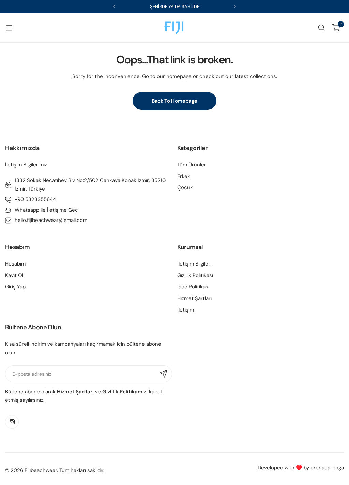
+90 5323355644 (35, 199)
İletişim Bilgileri (194, 263)
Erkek (183, 176)
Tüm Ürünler (191, 164)
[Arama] (321, 27)
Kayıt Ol (14, 275)
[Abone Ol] (163, 373)
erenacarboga (327, 467)
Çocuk (185, 187)
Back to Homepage (174, 100)
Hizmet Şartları (194, 298)
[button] (114, 6)
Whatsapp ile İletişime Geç (46, 210)
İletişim (185, 309)
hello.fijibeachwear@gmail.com (51, 220)
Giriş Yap (15, 286)
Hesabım (15, 263)
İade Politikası (193, 286)
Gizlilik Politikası (195, 275)
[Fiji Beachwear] (174, 27)
